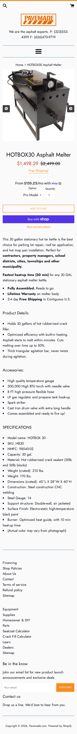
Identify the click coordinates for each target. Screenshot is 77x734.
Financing (10, 562)
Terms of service (14, 584)
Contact (8, 579)
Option (32, 188)
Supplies (9, 614)
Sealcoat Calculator (16, 631)
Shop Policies (12, 568)
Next (70, 108)
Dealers (8, 647)
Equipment (10, 609)
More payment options (38, 226)
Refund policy (12, 590)
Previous (6, 108)
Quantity (50, 189)
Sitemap (8, 595)
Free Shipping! (39, 170)
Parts (6, 625)
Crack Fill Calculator (17, 636)
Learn (7, 642)
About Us (9, 573)
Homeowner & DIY (16, 620)
